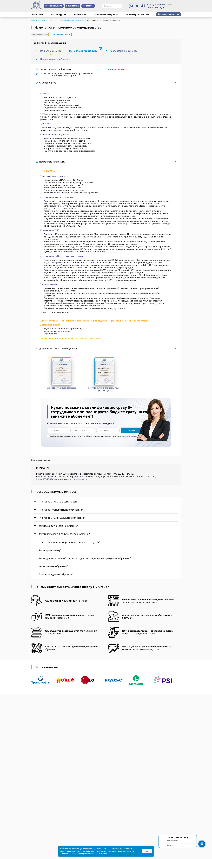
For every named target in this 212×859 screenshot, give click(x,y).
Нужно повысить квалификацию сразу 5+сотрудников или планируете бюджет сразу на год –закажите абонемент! (101, 411)
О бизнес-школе (53, 5)
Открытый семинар (50, 50)
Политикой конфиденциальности (134, 436)
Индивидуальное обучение (55, 59)
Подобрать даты (116, 69)
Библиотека (72, 5)
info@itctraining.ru (81, 479)
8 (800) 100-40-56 (156, 4)
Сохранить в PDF (61, 34)
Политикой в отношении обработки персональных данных (84, 853)
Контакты (88, 5)
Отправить (133, 430)
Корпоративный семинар (123, 50)
